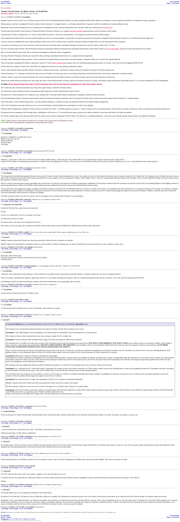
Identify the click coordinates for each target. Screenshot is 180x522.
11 (1, 406)
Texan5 (27, 453)
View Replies (23, 130)
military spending (57, 63)
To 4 (20, 249)
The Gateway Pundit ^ (7, 13)
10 (1, 315)
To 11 (21, 486)
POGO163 (28, 421)
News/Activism (174, 1)
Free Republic (5, 1)
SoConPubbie (28, 128)
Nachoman (28, 436)
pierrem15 (27, 199)
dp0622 (26, 232)
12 (1, 421)
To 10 (21, 438)
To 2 (20, 467)
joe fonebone (28, 151)
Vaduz (26, 299)
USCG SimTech (30, 466)
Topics (169, 3)
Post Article (175, 3)
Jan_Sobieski (28, 247)
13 (1, 436)
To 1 (20, 152)
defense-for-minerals (76, 31)
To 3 (20, 234)
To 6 (20, 316)
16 (1, 484)
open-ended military (112, 49)
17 (1, 507)
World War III (107, 27)
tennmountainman (30, 266)
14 (1, 453)
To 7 (20, 423)
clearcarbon (28, 284)
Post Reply (5, 130)
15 (1, 466)
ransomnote (28, 168)
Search (9, 3)
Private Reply (14, 130)
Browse (3, 3)
